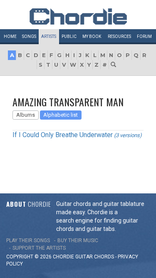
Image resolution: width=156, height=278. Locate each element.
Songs (29, 36)
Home (10, 36)
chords (104, 257)
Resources (119, 36)
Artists (48, 36)
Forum (144, 36)
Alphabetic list (60, 115)
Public (69, 36)
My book (91, 36)
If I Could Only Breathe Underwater (62, 135)
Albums (25, 115)
